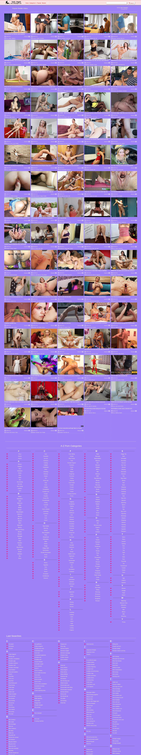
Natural (98, 570)
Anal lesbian (12, 740)
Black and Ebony (20, 600)
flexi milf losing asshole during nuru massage (95, 428)
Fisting (71, 549)
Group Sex (71, 603)
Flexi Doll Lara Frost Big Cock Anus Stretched (68, 191)
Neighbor (97, 572)
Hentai (71, 622)
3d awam (11, 715)
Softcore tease (116, 738)
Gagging (72, 572)
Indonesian (72, 650)
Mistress (97, 544)
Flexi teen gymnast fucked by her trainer (94, 481)
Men (98, 533)
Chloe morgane (39, 717)
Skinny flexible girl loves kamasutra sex (120, 349)
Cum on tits (38, 752)
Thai (123, 619)
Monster (98, 553)
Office (97, 591)
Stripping (123, 591)
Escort (45, 642)
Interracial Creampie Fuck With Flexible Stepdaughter (43, 480)
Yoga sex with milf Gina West (64, 296)
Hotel (71, 638)
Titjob (123, 623)
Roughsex (97, 669)
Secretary (123, 531)
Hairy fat (63, 736)
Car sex (46, 529)
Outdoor (98, 602)
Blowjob (91, 90)
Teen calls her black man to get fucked (40, 244)
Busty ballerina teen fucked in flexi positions (14, 480)
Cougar (95, 64)
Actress (87, 478)
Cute (93, 117)
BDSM (38, 38)
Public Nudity (97, 646)
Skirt (123, 553)
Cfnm (94, 38)
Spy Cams (123, 582)
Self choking (116, 727)
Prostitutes (97, 643)
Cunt (118, 196)
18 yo (7, 38)
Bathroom (90, 432)
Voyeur (123, 666)
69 (33, 222)
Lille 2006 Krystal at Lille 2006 (91, 487)
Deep (45, 605)
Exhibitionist (46, 646)
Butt (117, 301)
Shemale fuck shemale (118, 729)
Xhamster (27, 36)
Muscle (97, 562)
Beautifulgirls (14, 90)
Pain (98, 608)
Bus (20, 627)
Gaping (15, 248)
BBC (87, 222)
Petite (69, 327)
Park (97, 619)
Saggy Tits (123, 525)
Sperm (123, 575)
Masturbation (97, 529)
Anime (19, 544)
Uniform (124, 651)
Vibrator (124, 659)
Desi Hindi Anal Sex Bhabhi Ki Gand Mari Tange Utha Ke (17, 270)
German (72, 581)
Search (132, 3)
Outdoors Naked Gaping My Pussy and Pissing (15, 244)
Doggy (45, 616)
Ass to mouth (68, 143)
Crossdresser (45, 571)
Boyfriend (93, 353)
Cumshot (16, 353)
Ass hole (90, 248)
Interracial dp (90, 715)
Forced (72, 558)
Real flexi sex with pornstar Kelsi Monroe (94, 474)
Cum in (36, 739)
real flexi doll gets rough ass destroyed (67, 349)
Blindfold (90, 472)
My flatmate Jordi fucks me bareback (39, 113)
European (45, 644)
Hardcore (71, 618)
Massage (97, 527)
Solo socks (115, 745)
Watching (123, 671)
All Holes (61, 143)
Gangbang (71, 574)
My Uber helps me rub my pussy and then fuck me (122, 86)
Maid (97, 525)
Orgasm (98, 598)
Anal (63, 64)
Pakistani (97, 613)
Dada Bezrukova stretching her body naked (41, 165)
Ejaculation (98, 222)
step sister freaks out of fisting (11, 191)
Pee (98, 626)
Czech (45, 591)
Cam (41, 432)
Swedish (123, 600)
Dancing (46, 599)
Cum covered (38, 737)
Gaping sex (64, 715)
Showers (123, 544)
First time (71, 547)
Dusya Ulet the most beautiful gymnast (13, 86)
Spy (124, 580)
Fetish (16, 432)
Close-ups (119, 222)
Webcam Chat (123, 674)
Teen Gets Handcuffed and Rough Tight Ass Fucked (70, 428)
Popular (39, 3)
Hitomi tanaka (64, 754)
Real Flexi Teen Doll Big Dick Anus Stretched (68, 165)
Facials (72, 527)
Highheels (71, 627)
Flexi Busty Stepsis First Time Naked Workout (95, 296)
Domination (95, 498)
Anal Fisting (68, 406)
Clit (96, 38)
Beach (19, 580)
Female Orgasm (71, 533)
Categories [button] (32, 3)
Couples (118, 117)
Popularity (125, 7)
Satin (123, 527)
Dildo (10, 117)
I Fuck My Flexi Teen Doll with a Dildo (39, 323)
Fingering (98, 274)
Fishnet (13, 117)
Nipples (98, 574)
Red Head (97, 658)
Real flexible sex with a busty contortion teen (121, 428)
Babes (10, 38)
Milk (98, 542)
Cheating (118, 274)
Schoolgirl (123, 529)
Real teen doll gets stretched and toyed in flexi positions (97, 494)
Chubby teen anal (39, 719)
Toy (124, 634)
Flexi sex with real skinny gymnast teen (13, 296)
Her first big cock (65, 751)
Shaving (123, 540)
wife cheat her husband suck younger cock (121, 139)
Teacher (123, 612)
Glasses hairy (64, 726)
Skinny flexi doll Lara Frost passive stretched (121, 474)
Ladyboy (72, 685)
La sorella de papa (91, 731)
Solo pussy (115, 742)
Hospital (72, 633)
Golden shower (65, 728)
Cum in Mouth (40, 222)
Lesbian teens (90, 748)
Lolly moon (89, 753)
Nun (98, 581)
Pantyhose (97, 617)
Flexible (16, 143)
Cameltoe (90, 117)
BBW (38, 64)
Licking (72, 698)
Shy (124, 547)
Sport (123, 578)
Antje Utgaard (12, 725)
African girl (11, 727)
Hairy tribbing (64, 745)
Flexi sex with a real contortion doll (119, 375)
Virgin (123, 663)
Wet (124, 680)
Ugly (123, 649)
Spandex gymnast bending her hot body (67, 487)
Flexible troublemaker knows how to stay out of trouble (17, 402)
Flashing (72, 551)
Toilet (123, 627)
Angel (63, 478)
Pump (97, 648)
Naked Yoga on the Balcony (64, 323)
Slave (123, 555)
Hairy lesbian (64, 738)
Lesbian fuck (90, 739)
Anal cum (11, 749)
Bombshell (14, 491)
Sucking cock (116, 747)
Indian (71, 648)
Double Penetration (122, 301)
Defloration (46, 610)
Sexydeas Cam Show (63, 481)
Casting (46, 533)
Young (123, 693)
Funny (71, 566)
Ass (63, 117)
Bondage (15, 196)
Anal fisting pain (13, 754)
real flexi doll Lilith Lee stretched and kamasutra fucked (44, 487)
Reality (97, 656)
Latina (71, 692)
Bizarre (114, 301)
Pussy (97, 650)
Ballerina (13, 38)
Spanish (123, 571)
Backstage (121, 169)
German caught (65, 721)
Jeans (71, 665)
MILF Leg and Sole (62, 218)
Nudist (97, 579)
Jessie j (88, 725)
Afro (39, 248)
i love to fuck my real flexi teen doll (12, 139)
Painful (97, 610)
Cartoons (45, 531)
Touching (123, 632)
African (37, 248)
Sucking (124, 595)
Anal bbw (11, 747)
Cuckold (46, 575)
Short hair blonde (117, 731)
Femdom (71, 536)
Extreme (70, 301)
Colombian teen (39, 721)
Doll (94, 169)
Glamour (71, 588)
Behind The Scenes (17, 64)
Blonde (91, 143)
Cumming (45, 582)
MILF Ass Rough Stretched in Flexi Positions (68, 139)
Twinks (123, 641)
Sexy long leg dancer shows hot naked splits (121, 454)
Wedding (123, 678)
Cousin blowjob (39, 732)
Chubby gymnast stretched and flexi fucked (41, 454)
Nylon (97, 586)
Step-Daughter (46, 603)
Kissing (72, 673)
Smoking (123, 562)
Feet (71, 531)
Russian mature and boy (119, 721)
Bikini (20, 594)
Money (97, 551)
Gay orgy (63, 717)
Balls (20, 571)
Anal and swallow (13, 742)
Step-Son (123, 569)
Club (46, 553)
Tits (124, 625)
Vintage (124, 661)
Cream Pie (120, 248)
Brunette (91, 169)
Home (27, 3)
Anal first (11, 751)
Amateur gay (12, 731)
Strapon (124, 589)
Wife (123, 685)
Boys (20, 611)
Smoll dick (115, 736)
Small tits (123, 560)
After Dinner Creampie (90, 218)
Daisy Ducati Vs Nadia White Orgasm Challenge (96, 270)
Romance (97, 665)
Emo (46, 638)
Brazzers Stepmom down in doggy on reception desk (70, 86)
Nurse (97, 583)
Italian (71, 657)
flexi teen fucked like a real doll (11, 349)
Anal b (10, 745)
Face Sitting (72, 525)
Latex (71, 687)
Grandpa (71, 597)
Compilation (46, 560)
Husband (71, 642)
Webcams (123, 676)
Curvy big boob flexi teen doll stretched (13, 375)
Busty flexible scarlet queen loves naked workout (96, 454)
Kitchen (72, 675)
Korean (72, 677)
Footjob (72, 555)
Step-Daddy (46, 597)
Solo (123, 566)
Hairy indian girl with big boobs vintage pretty (14, 113)
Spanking (123, 573)
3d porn (11, 719)
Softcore (123, 564)
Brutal (19, 622)
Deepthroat (123, 117)
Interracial (71, 654)
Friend (71, 562)
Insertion (71, 652)
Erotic (96, 117)
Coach (38, 406)
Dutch (45, 627)
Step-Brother (20, 618)
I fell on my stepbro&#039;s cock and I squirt (41, 34)
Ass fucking (14, 222)
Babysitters (20, 569)
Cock (45, 555)
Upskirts (123, 653)
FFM (71, 540)
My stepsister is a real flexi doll (92, 165)
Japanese (71, 662)
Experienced (68, 222)
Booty (19, 609)
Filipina (72, 542)
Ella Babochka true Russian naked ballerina (14, 34)
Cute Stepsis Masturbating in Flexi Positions (41, 494)
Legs (71, 694)
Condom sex (46, 562)
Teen (123, 616)
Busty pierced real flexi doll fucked (66, 461)
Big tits (7, 117)
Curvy (13, 379)
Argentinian (38, 117)
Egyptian (46, 635)
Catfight (46, 536)
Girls (71, 586)
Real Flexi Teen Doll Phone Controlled (39, 349)
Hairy (71, 613)
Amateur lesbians (13, 734)
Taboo (123, 608)
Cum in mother (38, 741)
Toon (123, 630)
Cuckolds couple (39, 734)
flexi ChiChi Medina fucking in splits (119, 487)
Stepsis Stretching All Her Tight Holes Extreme (69, 402)
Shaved (124, 538)
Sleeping (123, 558)
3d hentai (11, 717)
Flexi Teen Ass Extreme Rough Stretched (120, 296)
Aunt (118, 90)
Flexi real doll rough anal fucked (65, 474)
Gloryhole (71, 592)
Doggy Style (66, 248)
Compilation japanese (40, 726)
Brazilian (20, 613)
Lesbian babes (90, 733)
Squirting (123, 584)
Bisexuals (19, 596)
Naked (66, 327)
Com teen (37, 723)
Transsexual (123, 636)
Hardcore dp (64, 747)
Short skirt (115, 734)
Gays (71, 579)
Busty (67, 196)
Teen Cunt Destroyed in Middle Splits (66, 494)
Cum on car (38, 748)
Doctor (45, 614)
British (19, 616)
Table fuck (115, 753)
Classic (46, 547)
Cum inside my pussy (40, 743)
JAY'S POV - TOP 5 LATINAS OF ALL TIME (67, 113)
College (46, 558)
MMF (97, 547)
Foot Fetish (72, 553)
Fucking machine (71, 564)
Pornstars (97, 637)
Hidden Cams (71, 624)
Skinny (123, 551)
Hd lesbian (63, 749)
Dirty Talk (96, 248)
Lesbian (72, 696)
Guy (72, 605)
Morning (98, 555)
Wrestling (123, 687)
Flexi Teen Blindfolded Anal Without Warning (95, 467)
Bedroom (19, 585)
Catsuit (7, 432)
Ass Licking (20, 557)
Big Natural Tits (122, 64)
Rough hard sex (117, 717)
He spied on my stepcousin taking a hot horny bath (96, 86)
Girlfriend (71, 583)
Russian (98, 671)
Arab (20, 546)
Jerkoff (71, 667)
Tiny (124, 621)
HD (93, 196)
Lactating (71, 683)
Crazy (11, 143)
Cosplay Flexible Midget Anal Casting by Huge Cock (43, 86)
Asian (61, 222)
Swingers (123, 602)
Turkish (123, 638)
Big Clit (90, 406)
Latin (71, 690)
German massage (65, 723)
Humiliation (72, 640)
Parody (97, 621)
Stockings (123, 586)
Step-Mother (97, 558)
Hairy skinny (64, 742)
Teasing (124, 614)
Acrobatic (37, 169)
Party (97, 624)
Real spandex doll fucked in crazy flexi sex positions (16, 428)
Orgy (97, 600)
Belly (120, 353)
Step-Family (72, 529)
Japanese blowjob (91, 720)
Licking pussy (90, 750)
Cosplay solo (38, 730)
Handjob (72, 616)
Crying (45, 573)
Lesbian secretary (91, 746)
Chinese (46, 544)
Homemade (72, 631)
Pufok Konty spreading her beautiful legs (13, 165)
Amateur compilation (14, 729)
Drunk (45, 625)
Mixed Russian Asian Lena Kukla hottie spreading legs (123, 60)
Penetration (98, 628)
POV (97, 639)
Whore (123, 682)
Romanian (97, 667)
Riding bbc (115, 715)
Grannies (71, 599)
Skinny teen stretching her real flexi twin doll (121, 402)
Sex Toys (123, 536)
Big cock (122, 38)
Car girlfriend (38, 715)
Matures (98, 531)
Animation (19, 541)
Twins (123, 643)
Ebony (45, 633)
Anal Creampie (67, 64)
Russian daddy (116, 719)
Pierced (98, 632)
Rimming (97, 662)
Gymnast (42, 498)
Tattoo (123, 610)
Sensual (123, 533)
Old (98, 594)
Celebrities (46, 538)
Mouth (97, 560)
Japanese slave (91, 723)
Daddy (122, 274)
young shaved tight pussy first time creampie (121, 244)
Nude (96, 196)
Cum (14, 406)
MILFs (97, 540)
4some (20, 529)
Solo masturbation (117, 740)
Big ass (41, 117)
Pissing (97, 635)
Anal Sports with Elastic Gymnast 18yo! (40, 270)
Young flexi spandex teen (10, 323)
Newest (44, 3)
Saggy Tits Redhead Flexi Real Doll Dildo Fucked (122, 481)
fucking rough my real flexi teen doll (119, 218)
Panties (98, 615)
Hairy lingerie (64, 740)
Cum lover (37, 746)
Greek (71, 601)
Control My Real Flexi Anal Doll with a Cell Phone (96, 323)
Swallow (123, 597)
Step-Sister (123, 549)
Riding (97, 660)
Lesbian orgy (90, 744)
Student (124, 593)
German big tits (65, 719)
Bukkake (70, 90)
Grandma (71, 594)
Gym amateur (64, 730)
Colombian (42, 38)
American (68, 38)
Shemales (123, 542)
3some (61, 274)
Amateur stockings (13, 738)
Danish (46, 601)
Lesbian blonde (91, 735)
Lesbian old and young (92, 742)
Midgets (98, 538)
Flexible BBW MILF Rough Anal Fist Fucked (41, 375)
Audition (20, 559)
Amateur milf (12, 736)
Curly (67, 498)
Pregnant (97, 641)
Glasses (72, 590)
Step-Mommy (97, 549)
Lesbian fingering (91, 737)
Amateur (34, 38)
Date (122, 7)
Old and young (97, 596)
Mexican (97, 536)
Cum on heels (38, 750)
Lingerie (72, 701)
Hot (72, 635)
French (72, 560)
